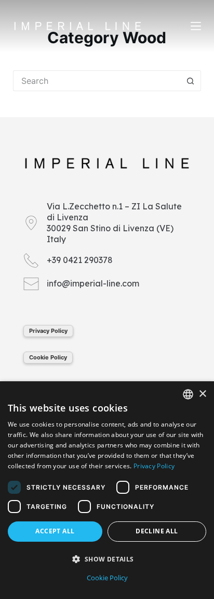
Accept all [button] (54, 531)
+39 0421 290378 (80, 260)
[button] (107, 559)
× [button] (202, 394)
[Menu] (196, 26)
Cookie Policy (48, 357)
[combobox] (188, 394)
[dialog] (107, 490)
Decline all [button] (157, 531)
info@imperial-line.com (93, 283)
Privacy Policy (48, 330)
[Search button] (190, 80)
